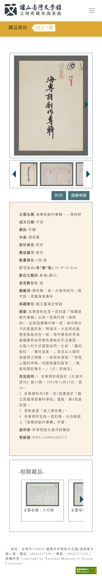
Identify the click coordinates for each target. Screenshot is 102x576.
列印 (59, 195)
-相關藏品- (31, 472)
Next (86, 104)
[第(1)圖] (28, 174)
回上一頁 (44, 28)
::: (2, 2)
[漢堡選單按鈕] (91, 10)
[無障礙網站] (86, 570)
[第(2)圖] (56, 174)
